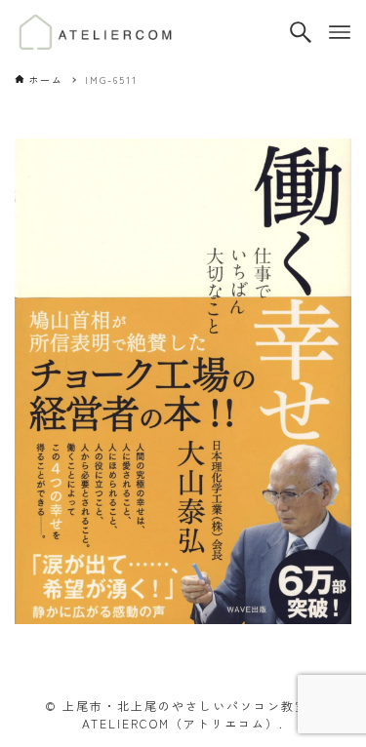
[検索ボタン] (300, 32)
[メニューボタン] (339, 32)
